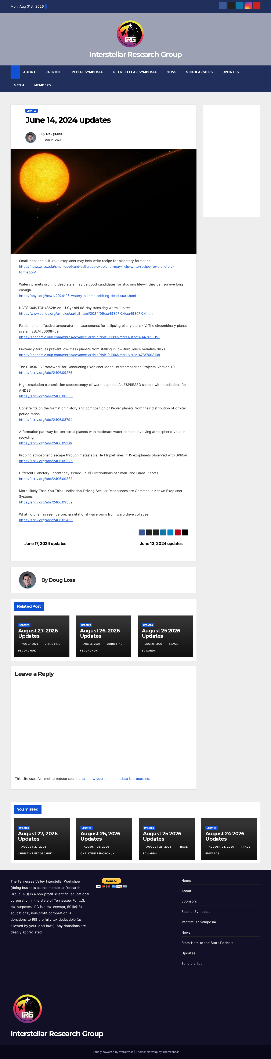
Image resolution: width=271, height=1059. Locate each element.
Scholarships (200, 72)
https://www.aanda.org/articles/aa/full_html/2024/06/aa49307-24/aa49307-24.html (86, 313)
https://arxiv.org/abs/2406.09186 (45, 443)
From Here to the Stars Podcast (207, 943)
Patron (53, 72)
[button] (257, 78)
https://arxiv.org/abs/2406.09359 (46, 502)
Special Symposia (86, 72)
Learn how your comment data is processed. (114, 778)
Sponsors (189, 901)
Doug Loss (54, 134)
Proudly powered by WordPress (113, 1051)
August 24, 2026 (222, 846)
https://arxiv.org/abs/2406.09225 (46, 461)
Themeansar (171, 1051)
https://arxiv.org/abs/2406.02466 (46, 520)
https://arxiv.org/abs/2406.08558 (46, 396)
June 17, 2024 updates (45, 543)
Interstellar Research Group (135, 54)
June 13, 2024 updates (161, 543)
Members (43, 85)
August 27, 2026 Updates (38, 633)
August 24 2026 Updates (224, 836)
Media (20, 85)
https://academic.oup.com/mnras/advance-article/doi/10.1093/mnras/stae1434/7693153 (89, 337)
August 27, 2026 (34, 846)
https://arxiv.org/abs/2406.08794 (45, 419)
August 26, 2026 (97, 846)
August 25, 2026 (159, 846)
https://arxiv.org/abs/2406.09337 (45, 479)
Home (186, 880)
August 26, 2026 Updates (100, 633)
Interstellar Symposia (135, 72)
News (172, 72)
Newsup (152, 1051)
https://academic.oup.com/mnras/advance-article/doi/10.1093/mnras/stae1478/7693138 (89, 355)
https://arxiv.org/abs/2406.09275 (45, 372)
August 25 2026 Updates (161, 633)
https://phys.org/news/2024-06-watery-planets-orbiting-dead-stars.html (77, 296)
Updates (231, 72)
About (30, 72)
